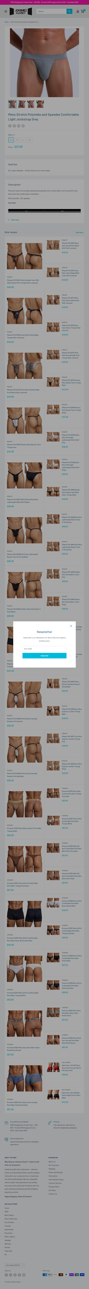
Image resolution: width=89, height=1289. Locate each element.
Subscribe (44, 656)
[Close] (71, 625)
